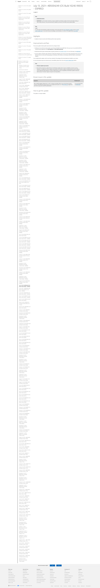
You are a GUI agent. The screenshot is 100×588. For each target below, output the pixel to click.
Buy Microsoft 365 (57, 1)
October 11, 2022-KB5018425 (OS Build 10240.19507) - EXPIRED (24, 222)
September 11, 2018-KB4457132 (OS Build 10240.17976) (23, 434)
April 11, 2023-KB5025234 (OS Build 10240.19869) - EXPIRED (24, 192)
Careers (79, 570)
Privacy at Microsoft (80, 575)
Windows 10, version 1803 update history (24, 43)
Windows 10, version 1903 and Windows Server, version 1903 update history (24, 33)
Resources (49, 1)
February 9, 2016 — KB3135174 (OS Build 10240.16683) (23, 560)
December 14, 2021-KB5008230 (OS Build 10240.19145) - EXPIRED (23, 264)
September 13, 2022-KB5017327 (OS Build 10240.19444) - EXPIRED (23, 227)
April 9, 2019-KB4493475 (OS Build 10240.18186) (24, 401)
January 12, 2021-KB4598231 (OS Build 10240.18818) (24, 310)
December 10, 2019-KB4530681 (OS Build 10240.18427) (23, 356)
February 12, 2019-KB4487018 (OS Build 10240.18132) (24, 411)
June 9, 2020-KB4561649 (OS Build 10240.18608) (24, 337)
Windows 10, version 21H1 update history (24, 14)
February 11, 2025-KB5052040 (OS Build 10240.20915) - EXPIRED (24, 100)
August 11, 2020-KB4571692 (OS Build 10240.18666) (24, 327)
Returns (24, 575)
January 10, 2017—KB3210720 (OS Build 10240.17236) (24, 515)
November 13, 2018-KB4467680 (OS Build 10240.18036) (23, 427)
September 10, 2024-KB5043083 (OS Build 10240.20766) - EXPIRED (23, 122)
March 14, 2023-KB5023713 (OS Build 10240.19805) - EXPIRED (24, 196)
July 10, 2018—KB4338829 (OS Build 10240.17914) (25, 444)
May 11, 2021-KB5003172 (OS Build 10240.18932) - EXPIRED (24, 296)
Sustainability (80, 582)
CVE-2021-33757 (63, 51)
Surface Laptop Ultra (11, 574)
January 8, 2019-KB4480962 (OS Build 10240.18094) (24, 414)
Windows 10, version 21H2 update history (24, 10)
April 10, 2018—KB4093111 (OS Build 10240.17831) (24, 454)
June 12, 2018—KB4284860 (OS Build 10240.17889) (24, 447)
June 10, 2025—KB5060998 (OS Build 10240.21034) (24, 86)
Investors (79, 577)
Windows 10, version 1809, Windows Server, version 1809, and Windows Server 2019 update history (25, 38)
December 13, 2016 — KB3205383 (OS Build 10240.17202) (23, 519)
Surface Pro (9, 570)
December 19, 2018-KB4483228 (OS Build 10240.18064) (23, 418)
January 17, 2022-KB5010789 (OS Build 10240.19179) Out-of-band (24, 256)
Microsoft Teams (52, 579)
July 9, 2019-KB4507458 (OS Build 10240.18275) (24, 386)
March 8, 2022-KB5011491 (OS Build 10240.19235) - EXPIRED (24, 247)
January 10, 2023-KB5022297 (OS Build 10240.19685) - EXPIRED (24, 205)
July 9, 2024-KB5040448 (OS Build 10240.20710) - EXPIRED (24, 130)
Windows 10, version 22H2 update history (24, 6)
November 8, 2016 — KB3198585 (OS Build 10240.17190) (23, 523)
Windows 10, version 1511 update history (24, 58)
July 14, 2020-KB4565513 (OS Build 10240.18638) (24, 330)
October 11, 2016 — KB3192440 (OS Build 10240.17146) (23, 528)
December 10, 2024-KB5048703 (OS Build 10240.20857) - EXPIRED (23, 109)
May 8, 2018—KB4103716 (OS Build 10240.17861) (24, 450)
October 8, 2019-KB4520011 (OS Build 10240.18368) (24, 364)
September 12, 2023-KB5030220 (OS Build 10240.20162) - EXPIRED (23, 170)
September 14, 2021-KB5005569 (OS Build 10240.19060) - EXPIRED (23, 278)
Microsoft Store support (26, 574)
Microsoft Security (52, 572)
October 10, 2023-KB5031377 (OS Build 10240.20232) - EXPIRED (24, 166)
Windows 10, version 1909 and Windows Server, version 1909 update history (24, 28)
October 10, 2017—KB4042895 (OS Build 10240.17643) (25, 482)
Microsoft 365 (24, 1)
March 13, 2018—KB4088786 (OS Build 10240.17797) (24, 457)
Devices (38, 1)
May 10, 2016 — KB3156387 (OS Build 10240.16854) (24, 550)
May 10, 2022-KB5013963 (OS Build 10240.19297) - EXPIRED (24, 241)
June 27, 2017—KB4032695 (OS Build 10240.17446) (24, 496)
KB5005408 (78, 84)
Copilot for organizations (11, 577)
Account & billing (43, 1)
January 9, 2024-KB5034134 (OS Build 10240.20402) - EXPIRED (24, 152)
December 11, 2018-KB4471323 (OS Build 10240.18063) (23, 422)
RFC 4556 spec (65, 84)
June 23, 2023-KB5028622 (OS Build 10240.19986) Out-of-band (24, 182)
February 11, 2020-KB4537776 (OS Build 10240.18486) (24, 349)
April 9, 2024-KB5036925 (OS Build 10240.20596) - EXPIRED (24, 140)
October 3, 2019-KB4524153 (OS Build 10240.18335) (24, 367)
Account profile (25, 570)
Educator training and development (41, 579)
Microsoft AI (51, 570)
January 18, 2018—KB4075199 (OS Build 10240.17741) (24, 467)
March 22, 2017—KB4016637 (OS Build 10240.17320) (24, 509)
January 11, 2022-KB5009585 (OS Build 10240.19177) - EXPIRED (24, 260)
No (59, 565)
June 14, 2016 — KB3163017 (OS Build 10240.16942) (24, 547)
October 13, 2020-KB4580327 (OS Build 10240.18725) (24, 321)
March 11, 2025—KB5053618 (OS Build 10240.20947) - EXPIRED (24, 96)
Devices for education (39, 572)
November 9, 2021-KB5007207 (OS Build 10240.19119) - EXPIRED (24, 269)
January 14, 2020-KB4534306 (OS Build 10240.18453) (24, 352)
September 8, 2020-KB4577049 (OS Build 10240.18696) (25, 324)
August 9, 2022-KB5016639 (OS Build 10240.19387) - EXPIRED (24, 231)
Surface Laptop (10, 572)
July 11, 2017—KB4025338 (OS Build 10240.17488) (25, 493)
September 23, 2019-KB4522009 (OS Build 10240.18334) (23, 371)
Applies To (36, 12)
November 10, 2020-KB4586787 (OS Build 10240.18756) (23, 317)
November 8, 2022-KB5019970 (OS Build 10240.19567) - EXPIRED (24, 213)
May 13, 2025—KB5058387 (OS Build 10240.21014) (24, 89)
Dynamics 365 (52, 574)
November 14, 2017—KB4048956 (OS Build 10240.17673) (23, 479)
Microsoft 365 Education (40, 575)
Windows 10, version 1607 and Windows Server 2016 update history (25, 54)
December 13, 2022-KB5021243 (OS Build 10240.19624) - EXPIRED (23, 209)
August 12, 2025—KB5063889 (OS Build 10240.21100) (24, 80)
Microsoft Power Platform (53, 577)
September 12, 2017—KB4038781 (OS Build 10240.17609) (23, 486)
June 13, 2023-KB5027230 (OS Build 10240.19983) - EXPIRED (24, 186)
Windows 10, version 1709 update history (24, 46)
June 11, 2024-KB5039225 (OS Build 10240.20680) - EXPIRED (24, 134)
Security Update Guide (69, 60)
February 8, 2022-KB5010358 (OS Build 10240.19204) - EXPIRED (24, 251)
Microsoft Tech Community (68, 577)
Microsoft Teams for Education (40, 574)
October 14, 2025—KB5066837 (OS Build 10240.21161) (25, 72)
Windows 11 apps (10, 582)
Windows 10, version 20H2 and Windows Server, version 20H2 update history (24, 18)
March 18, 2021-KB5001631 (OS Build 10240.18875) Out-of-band (24, 303)
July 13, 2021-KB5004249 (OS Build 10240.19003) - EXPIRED (24, 286)
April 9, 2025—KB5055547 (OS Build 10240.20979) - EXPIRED (24, 92)
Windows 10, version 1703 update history (24, 50)
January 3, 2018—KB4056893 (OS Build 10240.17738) (24, 471)
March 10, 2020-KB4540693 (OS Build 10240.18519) (24, 346)
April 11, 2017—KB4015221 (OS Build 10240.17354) (24, 506)
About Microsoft (80, 572)
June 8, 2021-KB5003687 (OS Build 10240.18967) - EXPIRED (24, 293)
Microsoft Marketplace (67, 579)
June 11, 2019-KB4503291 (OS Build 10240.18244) (24, 389)
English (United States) (13, 585)
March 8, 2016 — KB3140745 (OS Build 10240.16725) (24, 556)
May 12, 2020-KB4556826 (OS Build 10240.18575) (24, 340)
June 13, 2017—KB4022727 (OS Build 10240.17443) (24, 499)
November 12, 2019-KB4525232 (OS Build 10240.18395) (23, 361)
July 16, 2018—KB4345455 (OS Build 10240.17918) (25, 441)
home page (76, 30)
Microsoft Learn (66, 574)
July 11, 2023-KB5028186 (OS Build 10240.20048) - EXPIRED (24, 178)
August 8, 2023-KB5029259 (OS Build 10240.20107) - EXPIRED (24, 174)
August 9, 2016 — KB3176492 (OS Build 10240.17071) (24, 540)
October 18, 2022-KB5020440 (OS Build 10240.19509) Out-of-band (24, 218)
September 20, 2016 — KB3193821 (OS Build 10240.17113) (23, 532)
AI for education (39, 582)
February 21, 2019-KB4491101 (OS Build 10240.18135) (24, 408)
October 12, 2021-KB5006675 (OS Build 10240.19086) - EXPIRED (24, 273)
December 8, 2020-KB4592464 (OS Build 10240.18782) (24, 313)
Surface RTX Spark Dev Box (11, 575)
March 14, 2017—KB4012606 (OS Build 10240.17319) (24, 512)
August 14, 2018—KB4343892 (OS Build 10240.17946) (24, 438)
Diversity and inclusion (81, 579)
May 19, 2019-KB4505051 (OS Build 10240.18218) (24, 392)
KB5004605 (78, 51)
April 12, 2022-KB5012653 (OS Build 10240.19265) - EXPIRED (24, 244)
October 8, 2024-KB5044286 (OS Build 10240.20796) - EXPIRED (24, 118)
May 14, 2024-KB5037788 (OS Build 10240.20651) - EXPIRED (24, 137)
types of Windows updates (68, 29)
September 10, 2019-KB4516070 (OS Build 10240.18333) (23, 376)
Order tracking (25, 577)
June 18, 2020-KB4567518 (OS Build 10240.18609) (24, 333)
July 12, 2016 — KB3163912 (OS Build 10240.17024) (24, 543)
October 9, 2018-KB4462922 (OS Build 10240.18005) (24, 430)
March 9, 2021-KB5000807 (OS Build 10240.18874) (24, 307)
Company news (80, 574)
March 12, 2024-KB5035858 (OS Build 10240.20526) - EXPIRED (24, 144)
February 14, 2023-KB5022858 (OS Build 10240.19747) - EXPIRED (24, 200)
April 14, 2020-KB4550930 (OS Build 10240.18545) (24, 343)
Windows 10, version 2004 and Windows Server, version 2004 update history (24, 23)
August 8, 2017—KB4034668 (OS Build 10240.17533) (24, 490)
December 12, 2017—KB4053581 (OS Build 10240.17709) (23, 474)
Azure (65, 570)
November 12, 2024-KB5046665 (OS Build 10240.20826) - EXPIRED (23, 113)
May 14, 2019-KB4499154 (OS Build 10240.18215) (24, 395)
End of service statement (23, 69)
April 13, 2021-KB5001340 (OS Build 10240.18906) (24, 300)
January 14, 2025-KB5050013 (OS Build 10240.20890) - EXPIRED (24, 105)
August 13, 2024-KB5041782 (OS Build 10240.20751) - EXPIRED (24, 127)
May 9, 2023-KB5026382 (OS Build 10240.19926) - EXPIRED (24, 189)
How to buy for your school (40, 577)
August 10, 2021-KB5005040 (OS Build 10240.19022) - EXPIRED (24, 282)
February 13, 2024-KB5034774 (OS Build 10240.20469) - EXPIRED (24, 148)
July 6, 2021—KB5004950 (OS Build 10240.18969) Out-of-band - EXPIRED (24, 289)
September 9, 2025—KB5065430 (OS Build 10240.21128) (23, 76)
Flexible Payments (25, 582)
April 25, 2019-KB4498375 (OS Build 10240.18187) (24, 398)
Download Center (25, 572)
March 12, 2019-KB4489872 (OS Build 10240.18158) (24, 405)
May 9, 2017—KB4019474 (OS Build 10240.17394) (24, 503)
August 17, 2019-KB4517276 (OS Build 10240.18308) (24, 379)
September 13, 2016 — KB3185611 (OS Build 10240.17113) (23, 537)
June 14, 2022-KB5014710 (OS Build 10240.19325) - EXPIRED (24, 238)
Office (29, 1)
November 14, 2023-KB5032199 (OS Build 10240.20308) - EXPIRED (23, 161)
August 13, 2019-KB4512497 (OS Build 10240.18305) (24, 383)
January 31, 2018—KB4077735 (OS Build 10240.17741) (24, 464)
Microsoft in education (39, 570)
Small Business (52, 582)
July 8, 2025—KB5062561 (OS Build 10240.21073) (24, 83)
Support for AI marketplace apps (69, 575)
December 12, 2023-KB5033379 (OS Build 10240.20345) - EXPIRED (23, 157)
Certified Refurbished (25, 579)
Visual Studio (66, 582)
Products (33, 1)
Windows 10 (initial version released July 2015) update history (23, 62)
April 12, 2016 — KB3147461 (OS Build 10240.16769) (24, 553)
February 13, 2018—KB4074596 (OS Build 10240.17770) (23, 460)
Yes (52, 565)
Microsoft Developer (67, 572)
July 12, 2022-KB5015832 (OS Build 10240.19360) (24, 235)
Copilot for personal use (11, 579)
